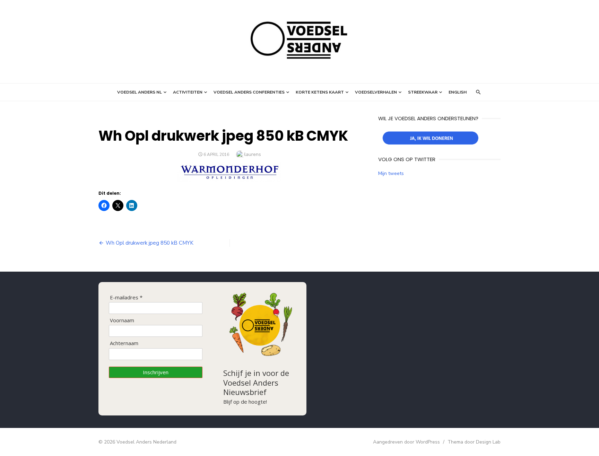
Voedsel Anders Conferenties (249, 92)
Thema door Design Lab (474, 442)
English (458, 92)
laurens (252, 154)
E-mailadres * (126, 297)
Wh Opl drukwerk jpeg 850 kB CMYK (149, 242)
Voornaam (122, 320)
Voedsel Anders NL (139, 92)
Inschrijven (155, 372)
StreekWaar (422, 92)
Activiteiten (187, 92)
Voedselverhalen (376, 92)
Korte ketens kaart (320, 92)
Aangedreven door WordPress (406, 442)
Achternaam (124, 343)
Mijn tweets (391, 173)
